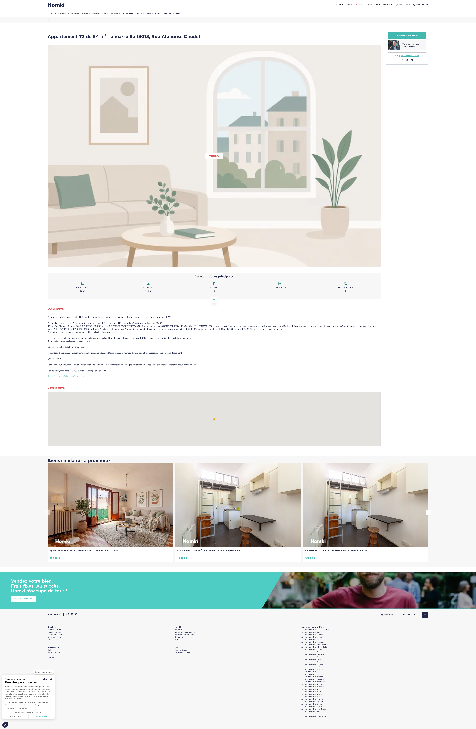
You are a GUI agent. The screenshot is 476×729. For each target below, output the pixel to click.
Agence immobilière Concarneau (313, 654)
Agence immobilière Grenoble (312, 662)
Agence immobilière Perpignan (312, 699)
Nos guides (388, 5)
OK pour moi (41, 716)
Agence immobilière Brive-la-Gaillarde (315, 647)
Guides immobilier (54, 652)
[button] (5, 725)
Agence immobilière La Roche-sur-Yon (315, 667)
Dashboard (179, 639)
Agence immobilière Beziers (311, 637)
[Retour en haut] (425, 615)
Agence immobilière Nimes (311, 691)
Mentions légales (181, 650)
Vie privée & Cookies (182, 652)
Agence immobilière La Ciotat (312, 664)
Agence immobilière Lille (310, 672)
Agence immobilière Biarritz (311, 639)
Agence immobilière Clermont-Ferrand (315, 652)
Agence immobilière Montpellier (313, 681)
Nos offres (178, 629)
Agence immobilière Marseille (312, 677)
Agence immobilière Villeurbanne (313, 716)
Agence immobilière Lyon (310, 674)
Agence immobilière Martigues (312, 679)
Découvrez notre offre (23, 599)
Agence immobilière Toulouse (312, 714)
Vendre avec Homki (55, 629)
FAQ (49, 650)
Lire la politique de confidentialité (16, 708)
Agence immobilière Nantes (311, 684)
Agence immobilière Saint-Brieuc (313, 706)
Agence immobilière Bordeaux (312, 642)
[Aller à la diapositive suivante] (428, 512)
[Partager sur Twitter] (407, 60)
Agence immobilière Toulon (311, 711)
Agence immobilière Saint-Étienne (313, 709)
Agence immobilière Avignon (312, 634)
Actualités (51, 655)
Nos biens (361, 5)
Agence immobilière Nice (310, 689)
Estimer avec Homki (55, 632)
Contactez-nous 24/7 (408, 614)
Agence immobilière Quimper (312, 701)
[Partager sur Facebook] (402, 60)
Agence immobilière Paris (310, 696)
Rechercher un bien (55, 637)
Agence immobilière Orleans (311, 694)
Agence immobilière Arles (310, 632)
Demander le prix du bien (407, 35)
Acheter (350, 5)
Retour (54, 19)
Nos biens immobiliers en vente (186, 632)
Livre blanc (52, 657)
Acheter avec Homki (55, 634)
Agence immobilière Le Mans (312, 669)
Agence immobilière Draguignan (313, 657)
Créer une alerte (54, 639)
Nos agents (179, 637)
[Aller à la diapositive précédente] (47, 512)
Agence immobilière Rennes (311, 704)
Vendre (340, 5)
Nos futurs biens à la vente (184, 634)
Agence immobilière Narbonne (312, 686)
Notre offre (374, 5)
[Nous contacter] (411, 60)
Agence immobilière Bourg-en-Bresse (315, 644)
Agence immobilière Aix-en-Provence (315, 629)
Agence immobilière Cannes (311, 649)
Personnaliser (15, 716)
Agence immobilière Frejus (311, 659)
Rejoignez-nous (387, 614)
